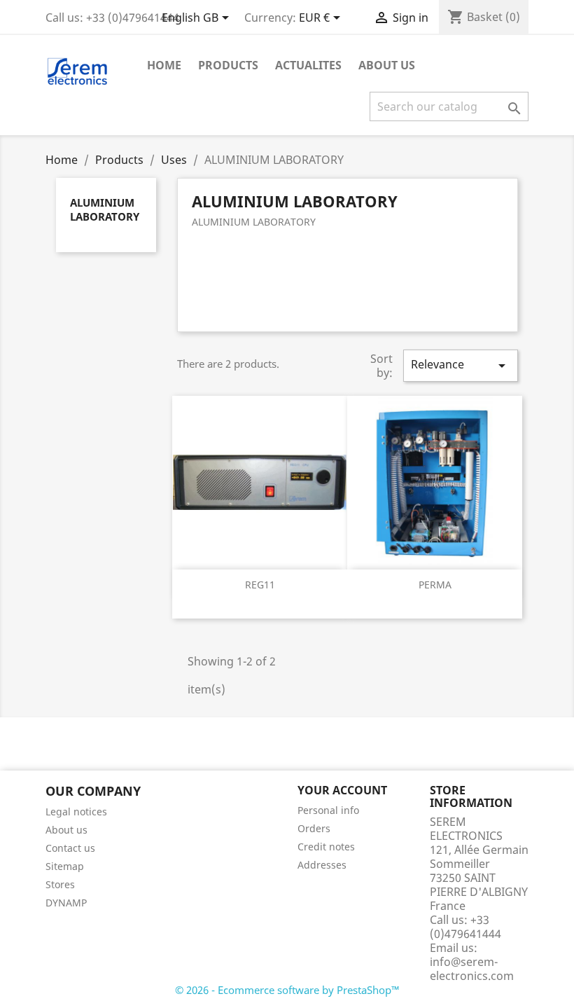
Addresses (322, 864)
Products (228, 65)
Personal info (328, 810)
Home (164, 65)
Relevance (460, 365)
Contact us (70, 848)
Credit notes (326, 846)
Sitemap (65, 866)
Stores (60, 884)
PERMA (435, 584)
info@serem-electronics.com (472, 968)
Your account (342, 790)
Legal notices (76, 811)
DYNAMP (66, 902)
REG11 (260, 584)
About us (386, 65)
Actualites (308, 65)
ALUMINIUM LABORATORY (104, 209)
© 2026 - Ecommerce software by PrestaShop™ (287, 990)
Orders (314, 828)
